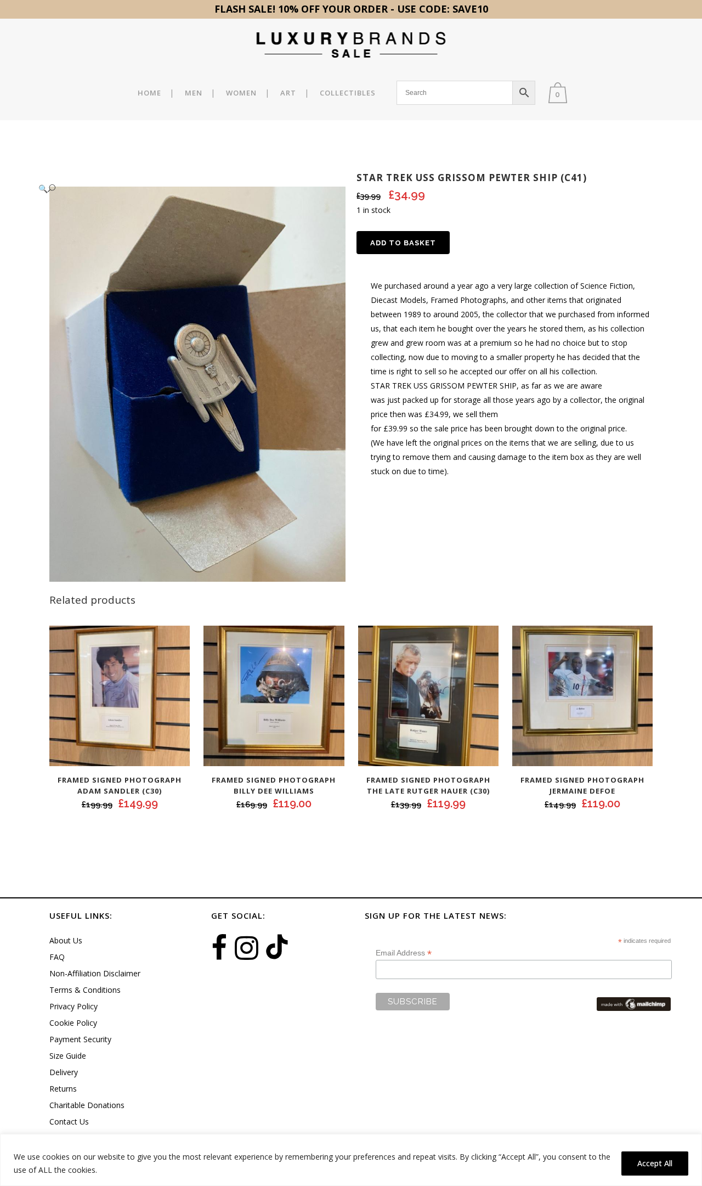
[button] (186, 188)
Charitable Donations (86, 1105)
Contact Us (69, 1121)
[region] (351, 1160)
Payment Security (80, 1039)
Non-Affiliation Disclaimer (94, 973)
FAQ (57, 957)
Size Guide (67, 1055)
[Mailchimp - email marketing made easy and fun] (633, 1003)
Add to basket (403, 243)
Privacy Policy (73, 1006)
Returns (63, 1088)
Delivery (63, 1072)
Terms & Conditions (85, 990)
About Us (65, 940)
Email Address (404, 953)
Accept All (654, 1163)
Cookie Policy (73, 1023)
